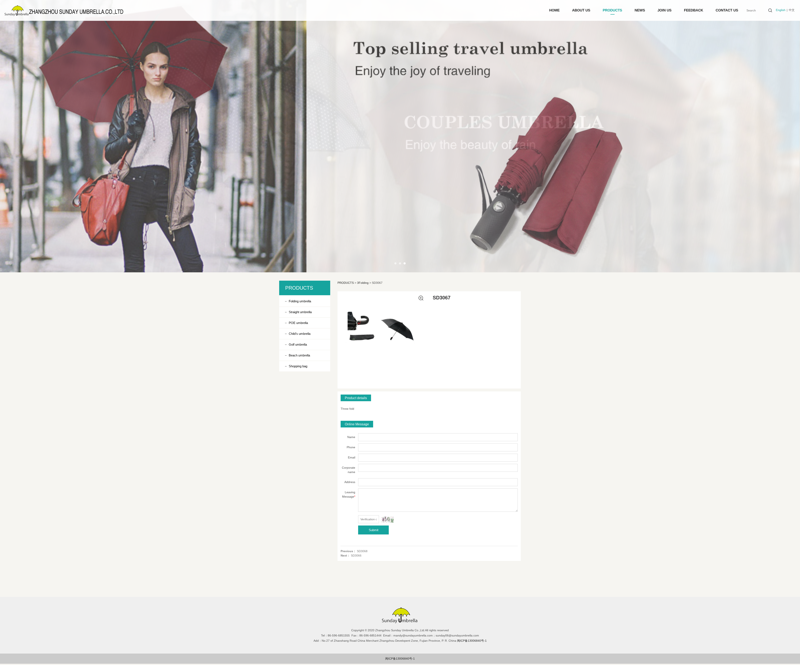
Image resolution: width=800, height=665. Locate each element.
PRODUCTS (612, 10)
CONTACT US (727, 10)
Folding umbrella (300, 301)
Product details (356, 398)
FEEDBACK (693, 10)
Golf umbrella (298, 344)
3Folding (363, 282)
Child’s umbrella (299, 333)
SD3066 (356, 555)
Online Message (357, 424)
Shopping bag (298, 366)
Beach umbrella (299, 355)
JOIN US (664, 10)
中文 (792, 10)
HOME (554, 10)
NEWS (640, 10)
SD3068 (362, 551)
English (780, 10)
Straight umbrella (300, 312)
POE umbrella (298, 323)
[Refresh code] (387, 520)
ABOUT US (581, 10)
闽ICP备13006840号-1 (400, 658)
